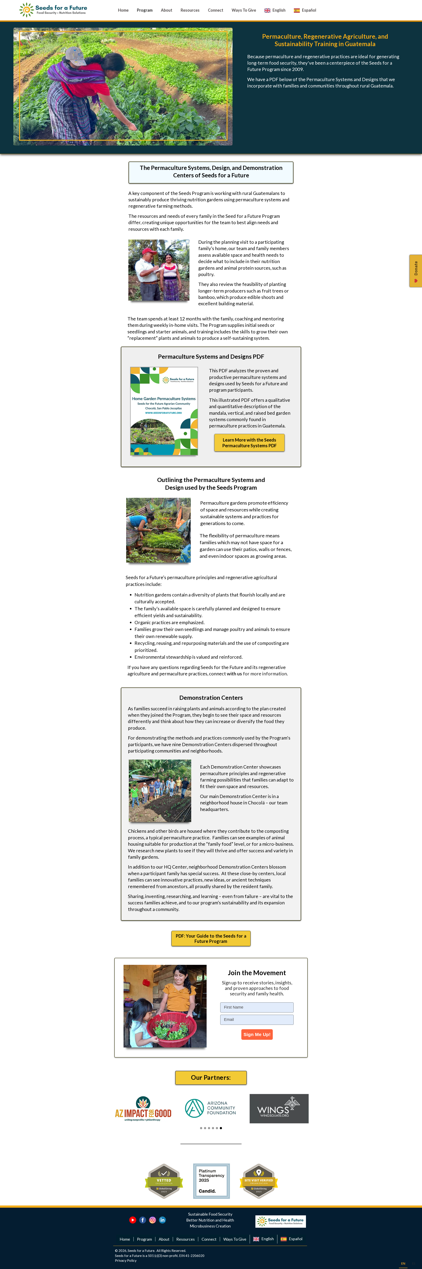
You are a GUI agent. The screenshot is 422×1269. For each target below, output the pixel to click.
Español (295, 1238)
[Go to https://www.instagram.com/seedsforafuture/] (152, 1220)
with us (234, 673)
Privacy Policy (125, 1260)
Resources (185, 1239)
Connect (209, 1239)
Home (125, 1239)
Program (144, 1239)
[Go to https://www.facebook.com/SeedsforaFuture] (142, 1220)
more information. (269, 673)
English (267, 1238)
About (164, 1239)
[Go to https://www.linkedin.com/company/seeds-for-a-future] (162, 1220)
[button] (249, 442)
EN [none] (403, 1263)
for (246, 673)
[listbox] (408, 1264)
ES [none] (413, 1263)
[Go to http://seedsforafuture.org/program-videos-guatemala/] (132, 1220)
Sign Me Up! (257, 1034)
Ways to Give (234, 1239)
